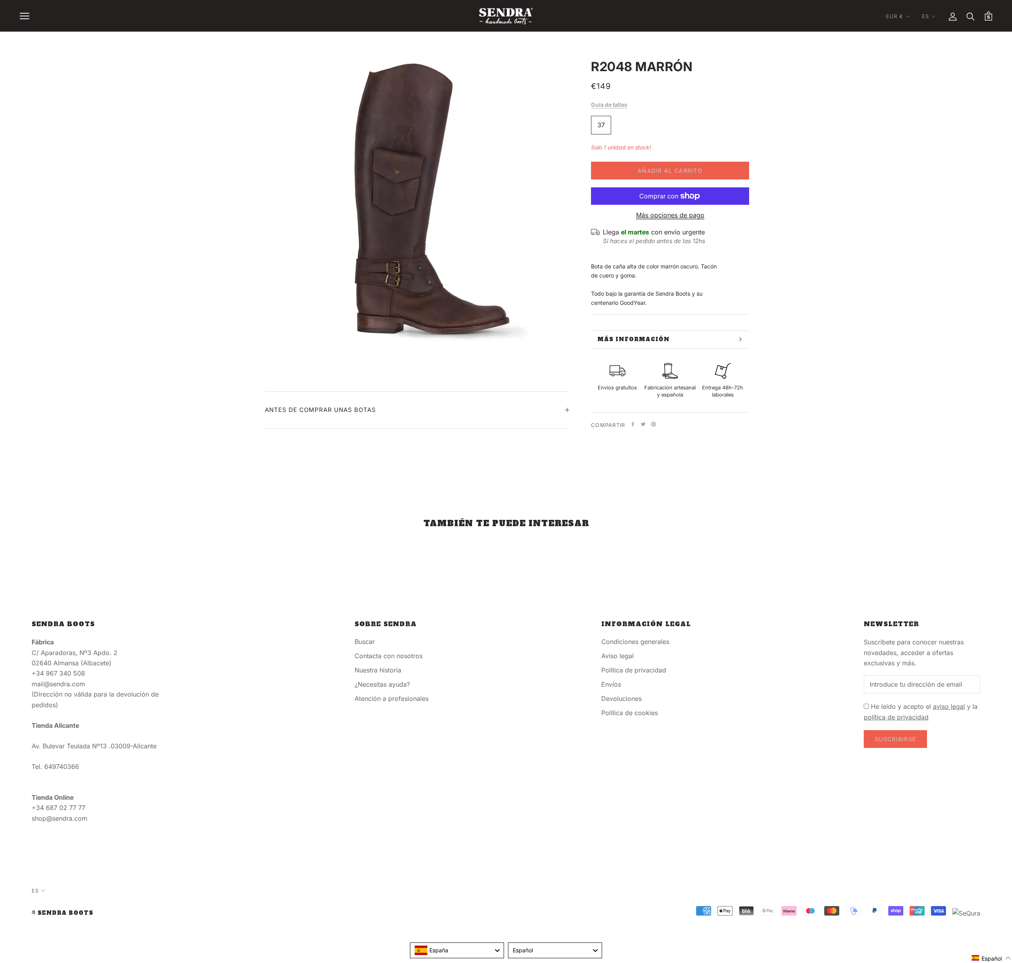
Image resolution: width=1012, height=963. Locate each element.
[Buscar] (971, 16)
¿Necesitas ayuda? (382, 684)
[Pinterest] (653, 424)
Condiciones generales (635, 642)
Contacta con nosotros (389, 656)
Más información (633, 339)
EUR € (895, 16)
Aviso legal (617, 656)
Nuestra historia (378, 670)
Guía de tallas (609, 104)
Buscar (365, 642)
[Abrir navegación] (24, 15)
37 (601, 125)
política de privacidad (896, 717)
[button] (991, 958)
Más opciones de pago (670, 215)
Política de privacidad (633, 670)
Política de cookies (629, 713)
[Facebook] (633, 424)
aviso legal (949, 706)
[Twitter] (643, 424)
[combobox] (457, 950)
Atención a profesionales (392, 698)
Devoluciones (621, 698)
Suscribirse (895, 739)
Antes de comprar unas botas (320, 410)
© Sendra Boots (62, 913)
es (925, 16)
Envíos (611, 684)
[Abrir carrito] (988, 16)
